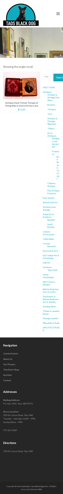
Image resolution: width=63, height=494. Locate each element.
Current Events (10, 353)
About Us (7, 359)
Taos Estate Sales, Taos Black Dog (30, 486)
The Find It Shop (11, 369)
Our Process (9, 364)
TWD (40, 489)
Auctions (7, 375)
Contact (7, 380)
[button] (58, 13)
